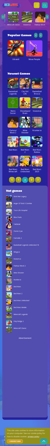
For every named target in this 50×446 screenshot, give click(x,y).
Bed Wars (13, 150)
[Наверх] (44, 441)
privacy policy (33, 436)
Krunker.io (37, 130)
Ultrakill (15, 59)
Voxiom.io (27, 25)
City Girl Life (25, 92)
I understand (15, 441)
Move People (34, 59)
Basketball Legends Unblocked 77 (13, 94)
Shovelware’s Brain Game (25, 113)
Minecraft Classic (13, 25)
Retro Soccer (13, 112)
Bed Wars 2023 (37, 170)
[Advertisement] (25, 374)
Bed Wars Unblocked (25, 170)
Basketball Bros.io (37, 92)
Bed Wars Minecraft (13, 170)
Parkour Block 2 (41, 25)
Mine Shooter (24, 131)
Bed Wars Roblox (37, 151)
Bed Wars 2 (25, 151)
